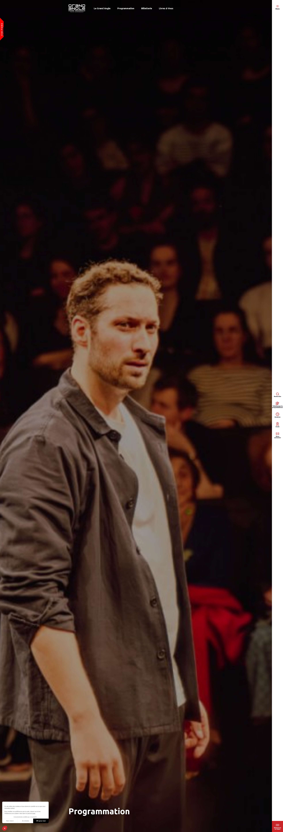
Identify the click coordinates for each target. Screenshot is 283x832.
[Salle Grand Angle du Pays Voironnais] (77, 8)
